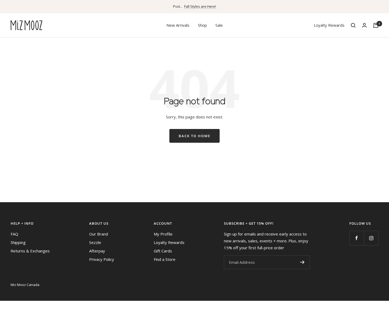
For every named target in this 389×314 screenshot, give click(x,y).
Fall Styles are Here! (200, 6)
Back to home (194, 135)
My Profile (163, 234)
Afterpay (97, 250)
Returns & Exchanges (30, 250)
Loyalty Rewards (329, 25)
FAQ (14, 234)
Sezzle (95, 242)
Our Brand (98, 234)
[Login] (364, 25)
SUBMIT (302, 262)
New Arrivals (177, 25)
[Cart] (375, 25)
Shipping (18, 242)
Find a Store (164, 259)
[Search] (353, 25)
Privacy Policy (101, 259)
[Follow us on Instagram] (371, 238)
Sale (219, 25)
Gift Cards (163, 250)
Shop (202, 25)
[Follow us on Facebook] (356, 238)
